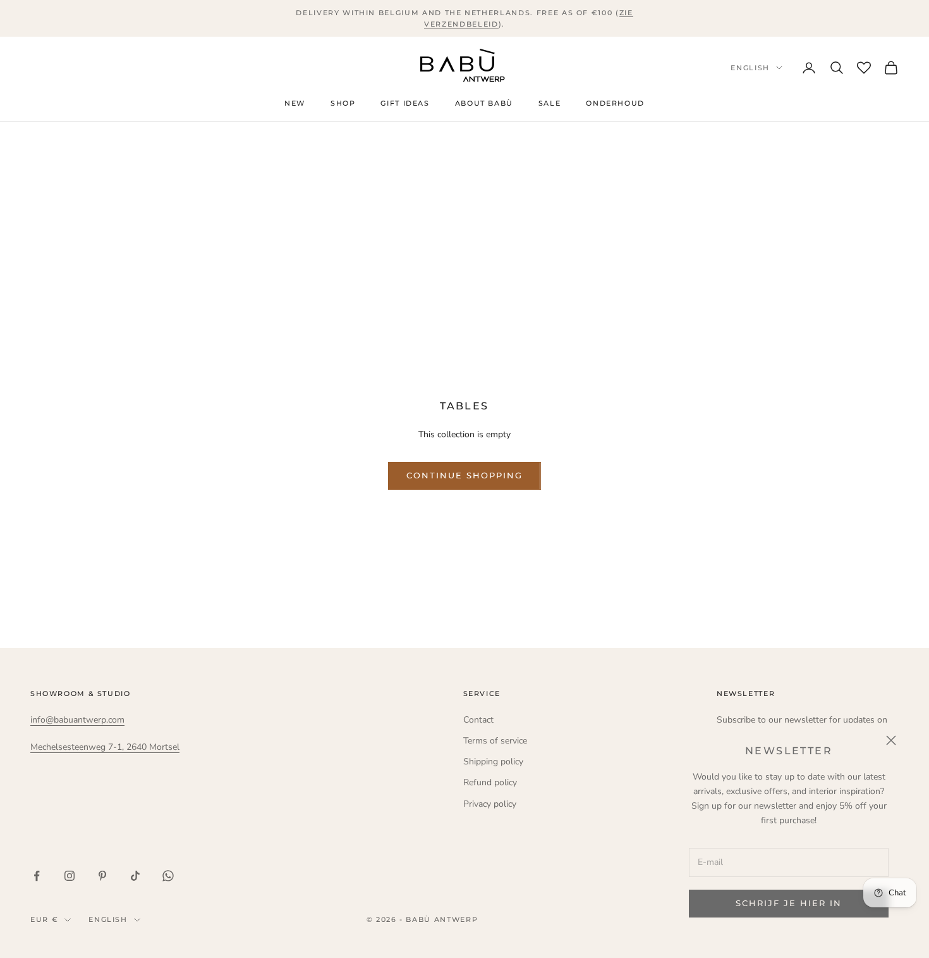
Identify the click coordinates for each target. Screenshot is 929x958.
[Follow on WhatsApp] (168, 875)
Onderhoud (615, 104)
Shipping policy (493, 762)
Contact (478, 720)
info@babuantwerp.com (77, 720)
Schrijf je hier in (788, 903)
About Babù (484, 104)
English (750, 67)
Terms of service (495, 741)
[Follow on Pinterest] (102, 875)
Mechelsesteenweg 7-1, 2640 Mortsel (104, 747)
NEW (294, 104)
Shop (343, 104)
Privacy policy (489, 804)
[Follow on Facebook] (36, 875)
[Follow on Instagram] (69, 875)
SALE (549, 104)
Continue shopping (464, 475)
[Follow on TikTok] (135, 875)
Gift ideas (404, 104)
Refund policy (490, 782)
